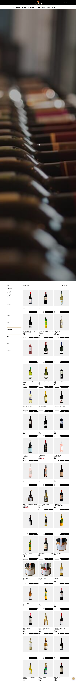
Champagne (9, 339)
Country (8, 285)
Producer (9, 311)
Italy (9, 295)
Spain (9, 297)
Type (8, 336)
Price (8, 308)
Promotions (9, 350)
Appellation (9, 304)
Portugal (10, 296)
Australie (10, 290)
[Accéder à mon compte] (64, 2)
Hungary (10, 294)
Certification (9, 329)
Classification (9, 332)
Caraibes (10, 292)
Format (8, 318)
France (10, 293)
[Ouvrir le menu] (61, 7)
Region (8, 301)
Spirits (8, 343)
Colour (8, 322)
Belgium (10, 291)
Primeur (8, 347)
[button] (66, 6)
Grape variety (9, 325)
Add (33, 312)
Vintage (8, 315)
